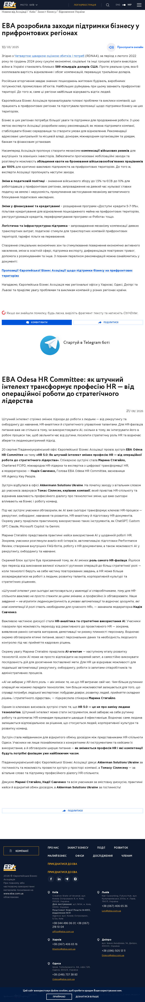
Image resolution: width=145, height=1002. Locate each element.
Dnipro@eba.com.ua (113, 955)
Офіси (79, 856)
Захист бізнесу (46, 12)
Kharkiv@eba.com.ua (63, 949)
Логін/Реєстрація (85, 5)
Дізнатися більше (87, 997)
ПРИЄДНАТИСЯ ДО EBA (62, 872)
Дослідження (103, 856)
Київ (32, 12)
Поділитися (111, 322)
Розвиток (121, 848)
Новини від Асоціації (14, 12)
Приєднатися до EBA (62, 864)
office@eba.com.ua (63, 932)
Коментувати (39, 322)
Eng (118, 5)
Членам (126, 856)
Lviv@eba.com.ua (111, 911)
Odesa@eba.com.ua (63, 979)
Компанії (21, 851)
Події (101, 848)
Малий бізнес (57, 856)
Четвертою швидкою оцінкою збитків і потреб (49, 56)
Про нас (53, 848)
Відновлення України (72, 12)
